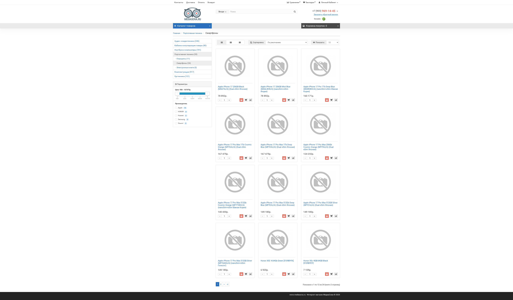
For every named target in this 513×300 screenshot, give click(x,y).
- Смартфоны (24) (182, 63)
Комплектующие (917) (184, 72)
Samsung (183, 119)
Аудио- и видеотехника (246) (186, 41)
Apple (182, 108)
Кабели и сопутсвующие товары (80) (190, 45)
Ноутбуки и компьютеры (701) (187, 50)
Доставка (190, 2)
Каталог (186, 25)
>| (227, 284)
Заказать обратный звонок (326, 14)
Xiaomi (182, 123)
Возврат (211, 2)
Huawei (182, 115)
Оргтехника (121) (182, 76)
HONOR (182, 112)
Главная (176, 33)
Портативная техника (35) (185, 54)
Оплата (201, 2)
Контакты (178, 2)
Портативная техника (192, 33)
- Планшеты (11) (182, 59)
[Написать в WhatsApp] (323, 19)
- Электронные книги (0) (185, 67)
